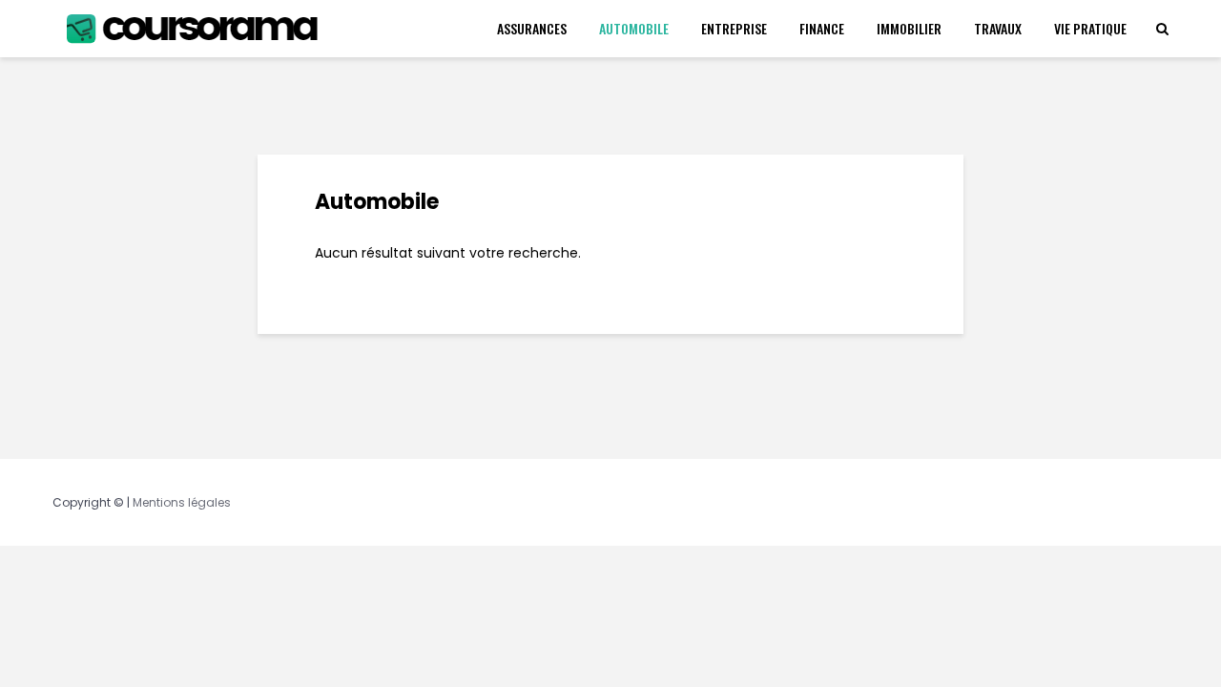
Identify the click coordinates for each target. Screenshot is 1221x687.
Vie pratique (1090, 28)
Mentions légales (182, 502)
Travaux (998, 28)
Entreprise (734, 28)
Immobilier (909, 28)
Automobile (634, 28)
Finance (821, 28)
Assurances (532, 28)
